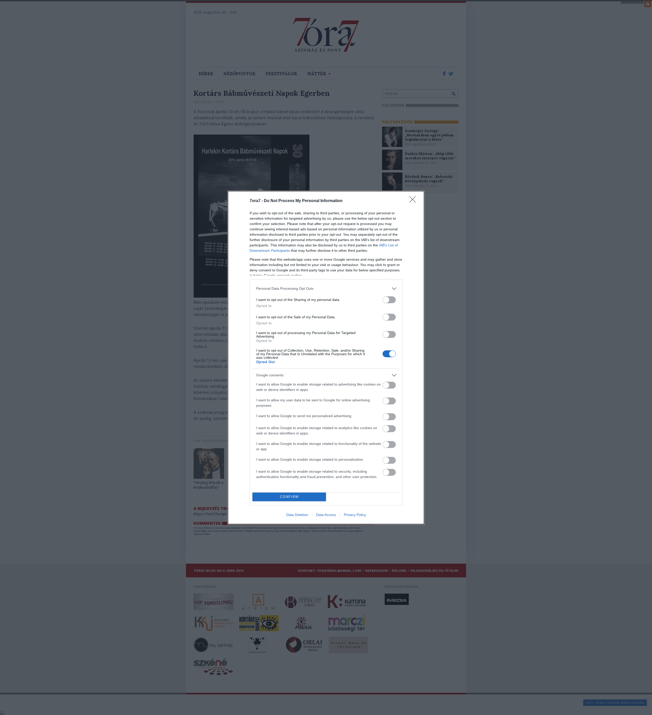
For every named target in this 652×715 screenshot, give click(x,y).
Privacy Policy (355, 515)
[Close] (414, 201)
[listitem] (326, 288)
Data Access (326, 515)
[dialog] (326, 357)
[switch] (389, 299)
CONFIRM (289, 497)
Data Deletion (297, 515)
